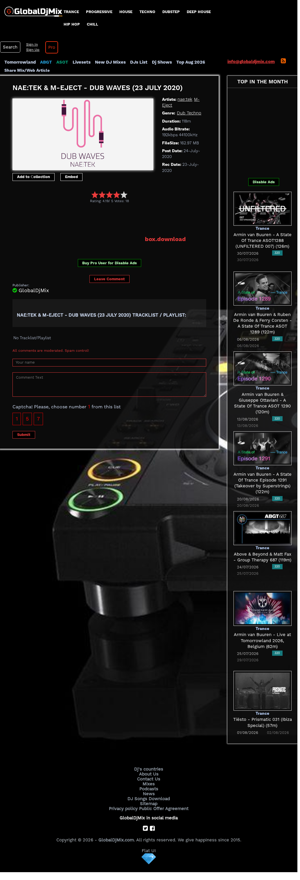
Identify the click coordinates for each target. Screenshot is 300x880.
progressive (99, 12)
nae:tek (184, 99)
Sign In (32, 44)
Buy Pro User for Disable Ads (109, 263)
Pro (51, 47)
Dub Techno (189, 113)
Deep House (199, 12)
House (125, 12)
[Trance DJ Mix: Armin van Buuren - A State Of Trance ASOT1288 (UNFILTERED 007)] (262, 208)
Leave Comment (109, 279)
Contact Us (148, 779)
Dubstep (171, 12)
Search (10, 47)
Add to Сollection (33, 177)
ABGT (46, 62)
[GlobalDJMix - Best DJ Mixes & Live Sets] (31, 9)
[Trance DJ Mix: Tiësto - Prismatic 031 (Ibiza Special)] (262, 690)
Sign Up (32, 50)
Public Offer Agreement (163, 808)
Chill (92, 24)
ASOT (62, 62)
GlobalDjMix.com (116, 840)
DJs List (139, 62)
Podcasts (148, 788)
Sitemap (148, 803)
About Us (149, 774)
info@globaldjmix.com (251, 61)
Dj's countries (148, 769)
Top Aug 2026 (190, 62)
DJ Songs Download (148, 798)
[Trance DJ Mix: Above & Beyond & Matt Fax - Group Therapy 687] (262, 527)
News (149, 793)
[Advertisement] (118, 219)
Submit (23, 434)
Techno (147, 12)
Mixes (149, 783)
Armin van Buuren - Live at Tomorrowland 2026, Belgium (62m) (262, 640)
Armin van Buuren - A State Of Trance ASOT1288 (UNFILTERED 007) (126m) (262, 240)
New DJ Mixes (110, 62)
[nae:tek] (82, 132)
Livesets (82, 62)
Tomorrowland (20, 62)
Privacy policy (123, 808)
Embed (71, 177)
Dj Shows (162, 62)
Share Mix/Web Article (27, 70)
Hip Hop (72, 24)
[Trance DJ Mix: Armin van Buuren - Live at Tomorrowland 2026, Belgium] (262, 608)
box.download (165, 239)
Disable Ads (264, 182)
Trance (71, 12)
